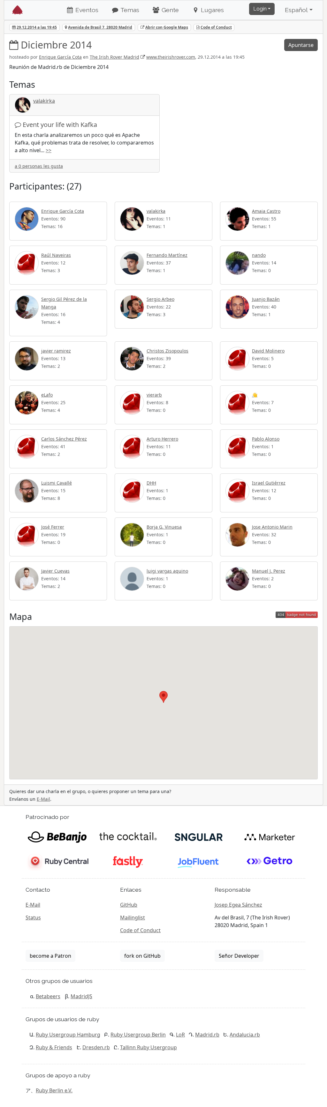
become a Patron (50, 955)
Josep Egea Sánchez (238, 904)
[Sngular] (198, 836)
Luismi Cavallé (56, 483)
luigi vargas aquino (167, 571)
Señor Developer (239, 955)
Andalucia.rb (245, 1034)
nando (259, 255)
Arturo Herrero (162, 439)
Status (33, 917)
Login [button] (260, 9)
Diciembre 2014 (56, 44)
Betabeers (48, 996)
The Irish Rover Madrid (114, 57)
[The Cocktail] (127, 836)
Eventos (86, 9)
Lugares (211, 9)
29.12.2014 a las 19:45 (37, 27)
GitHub (128, 904)
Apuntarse (301, 44)
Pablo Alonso (265, 439)
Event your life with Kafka (60, 124)
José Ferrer (52, 527)
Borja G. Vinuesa (164, 527)
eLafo (47, 395)
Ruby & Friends (54, 1047)
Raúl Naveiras (56, 255)
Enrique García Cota (60, 57)
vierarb (154, 395)
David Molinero (268, 351)
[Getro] (269, 861)
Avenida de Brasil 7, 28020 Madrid (100, 27)
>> (48, 150)
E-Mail (43, 799)
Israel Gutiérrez (268, 483)
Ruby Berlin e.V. (54, 1090)
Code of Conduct (216, 27)
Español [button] (296, 9)
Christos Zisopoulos (167, 351)
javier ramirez (56, 351)
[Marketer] (269, 836)
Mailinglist (132, 917)
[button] (163, 696)
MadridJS (81, 996)
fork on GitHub (142, 955)
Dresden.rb (96, 1047)
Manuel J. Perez (268, 571)
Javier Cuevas (55, 571)
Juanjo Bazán (266, 299)
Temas (129, 9)
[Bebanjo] (57, 836)
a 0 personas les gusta (39, 166)
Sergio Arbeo (160, 299)
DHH (151, 483)
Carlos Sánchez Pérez (64, 439)
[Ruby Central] (57, 861)
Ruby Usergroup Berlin (138, 1034)
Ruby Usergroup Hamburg (68, 1034)
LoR (180, 1034)
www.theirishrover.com (170, 57)
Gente (169, 9)
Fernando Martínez (167, 255)
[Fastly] (127, 861)
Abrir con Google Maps (166, 27)
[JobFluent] (198, 861)
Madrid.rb (207, 1034)
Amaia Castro (266, 211)
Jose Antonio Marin (272, 527)
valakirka (44, 100)
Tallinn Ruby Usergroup (148, 1047)
